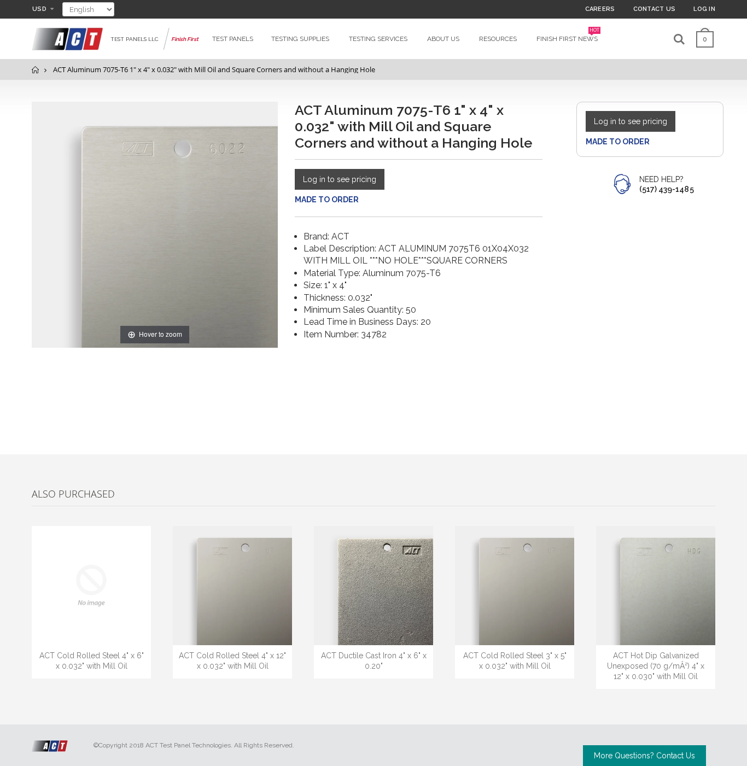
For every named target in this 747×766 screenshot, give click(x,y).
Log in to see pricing (339, 179)
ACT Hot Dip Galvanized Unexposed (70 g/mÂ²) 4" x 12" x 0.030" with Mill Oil (655, 666)
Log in (704, 9)
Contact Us (654, 9)
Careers (600, 9)
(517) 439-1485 (666, 189)
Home (36, 69)
